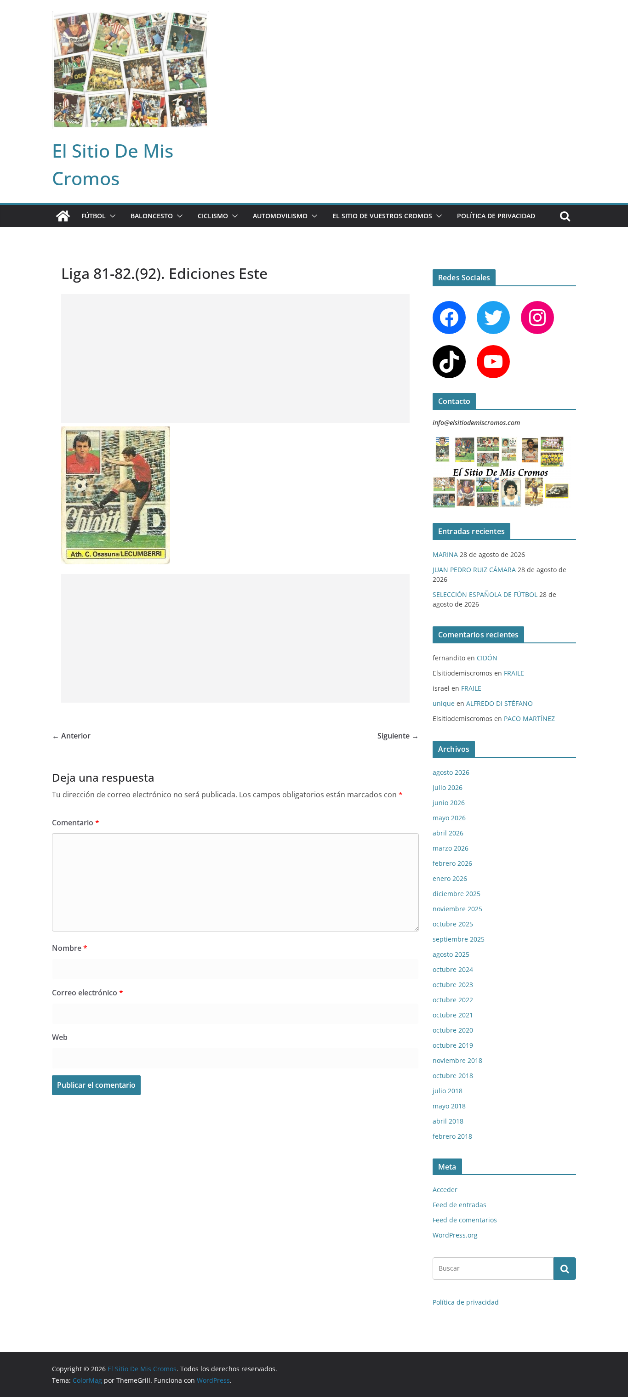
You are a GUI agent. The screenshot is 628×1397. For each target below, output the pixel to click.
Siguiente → (398, 736)
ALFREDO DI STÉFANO (499, 703)
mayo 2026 (449, 817)
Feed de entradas (459, 1204)
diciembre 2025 (456, 893)
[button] (111, 216)
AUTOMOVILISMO (280, 215)
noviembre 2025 (457, 908)
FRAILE (514, 673)
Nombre (69, 948)
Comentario (75, 823)
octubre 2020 (453, 1030)
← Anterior (71, 736)
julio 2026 (447, 787)
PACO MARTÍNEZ (529, 718)
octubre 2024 (453, 969)
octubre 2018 (453, 1075)
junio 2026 (449, 802)
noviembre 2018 (457, 1060)
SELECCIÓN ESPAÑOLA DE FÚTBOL (485, 594)
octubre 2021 (453, 1015)
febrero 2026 (452, 863)
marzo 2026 (450, 848)
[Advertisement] (235, 358)
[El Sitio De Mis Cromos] (63, 216)
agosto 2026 (451, 772)
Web (60, 1037)
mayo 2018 (449, 1106)
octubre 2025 (453, 924)
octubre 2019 (453, 1045)
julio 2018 (447, 1090)
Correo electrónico (87, 993)
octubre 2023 (453, 984)
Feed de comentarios (465, 1219)
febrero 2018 (452, 1136)
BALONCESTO (152, 215)
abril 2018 (448, 1121)
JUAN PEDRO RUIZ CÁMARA (474, 569)
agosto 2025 (451, 954)
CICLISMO (213, 215)
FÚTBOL (93, 215)
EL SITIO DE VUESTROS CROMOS (382, 215)
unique (444, 703)
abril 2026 (448, 833)
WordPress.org (455, 1235)
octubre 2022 (453, 999)
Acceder (445, 1189)
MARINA (445, 554)
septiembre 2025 (459, 939)
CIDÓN (487, 657)
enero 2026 (450, 878)
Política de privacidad (496, 215)
